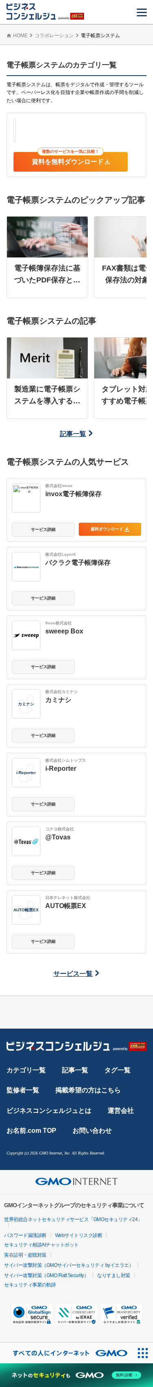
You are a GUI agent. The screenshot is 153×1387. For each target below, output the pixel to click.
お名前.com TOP (31, 1130)
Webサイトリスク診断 (78, 1235)
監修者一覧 (23, 1090)
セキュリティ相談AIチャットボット (41, 1245)
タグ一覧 (117, 1070)
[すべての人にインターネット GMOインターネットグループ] (66, 1352)
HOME (20, 35)
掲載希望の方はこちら (88, 1090)
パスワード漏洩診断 (25, 1235)
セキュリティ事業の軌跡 (30, 1285)
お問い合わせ (92, 1130)
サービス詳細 (43, 529)
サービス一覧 (73, 973)
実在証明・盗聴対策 (25, 1255)
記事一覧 (73, 433)
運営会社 (121, 1110)
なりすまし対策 (113, 1275)
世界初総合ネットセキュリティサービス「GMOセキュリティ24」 (73, 1219)
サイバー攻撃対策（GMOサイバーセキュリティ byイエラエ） (68, 1265)
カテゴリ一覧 (26, 1070)
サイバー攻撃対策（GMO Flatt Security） (46, 1275)
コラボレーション (54, 35)
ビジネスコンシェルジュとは (49, 1110)
